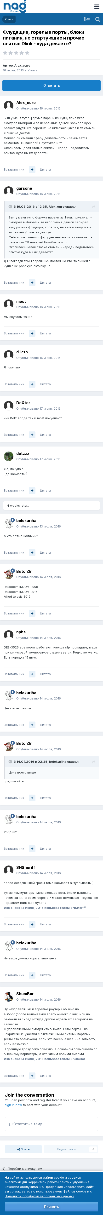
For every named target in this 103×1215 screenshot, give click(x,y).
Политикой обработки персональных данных (39, 1196)
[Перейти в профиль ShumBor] (8, 997)
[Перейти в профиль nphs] (8, 635)
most (21, 301)
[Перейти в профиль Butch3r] (8, 574)
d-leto (22, 352)
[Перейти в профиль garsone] (8, 191)
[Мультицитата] (32, 169)
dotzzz (22, 453)
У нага (32, 70)
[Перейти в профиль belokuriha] (8, 523)
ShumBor (25, 993)
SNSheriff (25, 867)
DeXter (23, 402)
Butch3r (24, 571)
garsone (24, 188)
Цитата (45, 169)
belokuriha (26, 520)
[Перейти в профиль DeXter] (8, 406)
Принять (51, 1207)
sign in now (13, 1105)
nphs (21, 632)
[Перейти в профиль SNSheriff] (8, 870)
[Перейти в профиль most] (8, 304)
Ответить (51, 85)
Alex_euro (22, 65)
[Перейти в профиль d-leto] (8, 355)
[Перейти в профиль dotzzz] (8, 456)
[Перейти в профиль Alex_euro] (8, 105)
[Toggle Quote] (11, 206)
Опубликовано (38, 108)
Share (25, 1149)
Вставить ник (14, 169)
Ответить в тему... (28, 1124)
